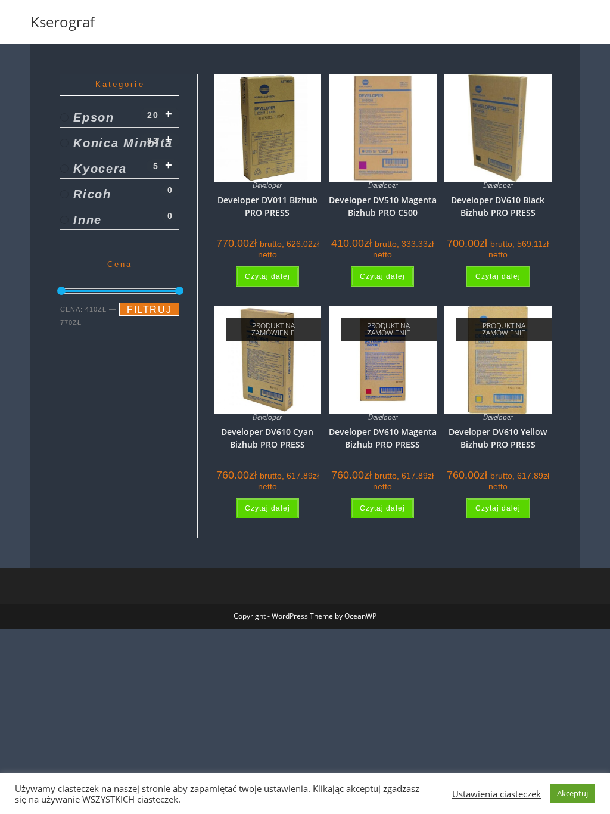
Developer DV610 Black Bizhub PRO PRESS (497, 206)
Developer (267, 185)
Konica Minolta (123, 143)
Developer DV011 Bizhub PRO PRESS (267, 206)
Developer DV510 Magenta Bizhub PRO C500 (383, 206)
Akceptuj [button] (572, 793)
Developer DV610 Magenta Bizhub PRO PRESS (383, 438)
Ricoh (92, 194)
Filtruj (149, 310)
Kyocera (100, 168)
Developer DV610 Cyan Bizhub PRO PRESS (267, 438)
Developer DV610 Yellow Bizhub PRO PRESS (498, 438)
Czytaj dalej (267, 276)
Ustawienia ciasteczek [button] (496, 793)
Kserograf (62, 22)
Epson (93, 117)
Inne (87, 219)
